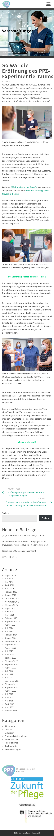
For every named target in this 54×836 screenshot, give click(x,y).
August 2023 (10, 647)
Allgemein (10, 726)
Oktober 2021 (11, 684)
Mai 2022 (9, 674)
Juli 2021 (9, 694)
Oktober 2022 (11, 661)
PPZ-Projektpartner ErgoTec (24, 187)
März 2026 (9, 588)
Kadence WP (36, 833)
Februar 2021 (11, 710)
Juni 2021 (9, 697)
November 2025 (12, 601)
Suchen (5, 513)
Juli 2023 (9, 651)
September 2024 (12, 621)
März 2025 (9, 614)
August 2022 (10, 667)
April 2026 (9, 585)
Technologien (11, 746)
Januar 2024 (10, 638)
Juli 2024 (9, 628)
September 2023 (12, 644)
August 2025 (10, 608)
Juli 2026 (9, 578)
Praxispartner (11, 739)
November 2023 (12, 641)
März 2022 (9, 677)
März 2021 (9, 707)
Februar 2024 (11, 634)
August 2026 (10, 575)
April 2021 (9, 704)
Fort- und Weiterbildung (16, 736)
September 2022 (12, 664)
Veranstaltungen (13, 749)
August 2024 (10, 624)
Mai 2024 (9, 631)
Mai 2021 (9, 700)
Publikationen (11, 742)
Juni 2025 (9, 611)
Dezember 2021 (12, 680)
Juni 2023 (9, 654)
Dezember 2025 (12, 598)
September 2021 (12, 687)
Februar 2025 (11, 618)
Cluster (8, 729)
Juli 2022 (9, 671)
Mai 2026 (9, 582)
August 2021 (10, 690)
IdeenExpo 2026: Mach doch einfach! (19, 550)
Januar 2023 (10, 657)
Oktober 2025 (11, 605)
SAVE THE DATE (9, 557)
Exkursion (9, 732)
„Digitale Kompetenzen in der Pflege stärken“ (24, 535)
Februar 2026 (11, 591)
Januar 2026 (10, 595)
